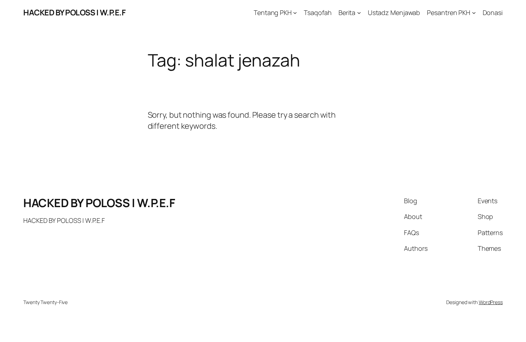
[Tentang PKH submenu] (295, 13)
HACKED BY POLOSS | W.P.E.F (74, 12)
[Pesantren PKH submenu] (474, 13)
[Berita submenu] (359, 13)
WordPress (491, 302)
